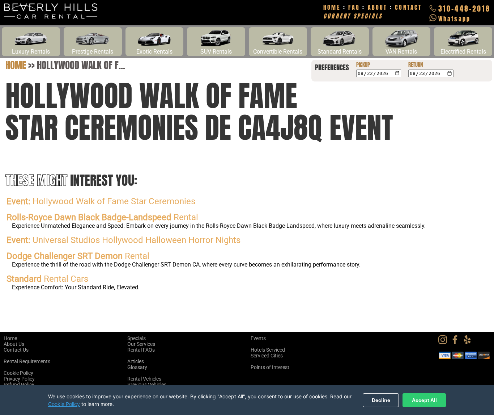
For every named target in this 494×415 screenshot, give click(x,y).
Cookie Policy (18, 373)
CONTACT (408, 7)
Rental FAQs (141, 350)
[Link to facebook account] (457, 342)
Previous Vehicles (146, 384)
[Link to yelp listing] (469, 342)
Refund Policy (19, 384)
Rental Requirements (27, 361)
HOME (332, 7)
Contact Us (16, 350)
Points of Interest (270, 367)
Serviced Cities (267, 356)
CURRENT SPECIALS (352, 16)
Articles (135, 361)
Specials (136, 338)
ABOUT (377, 7)
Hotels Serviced (268, 350)
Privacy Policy (19, 379)
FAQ (354, 7)
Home (15, 65)
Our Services (141, 344)
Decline (381, 400)
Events (258, 338)
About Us (14, 344)
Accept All (424, 400)
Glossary (137, 367)
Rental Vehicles (144, 379)
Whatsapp (454, 18)
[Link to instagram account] (444, 342)
